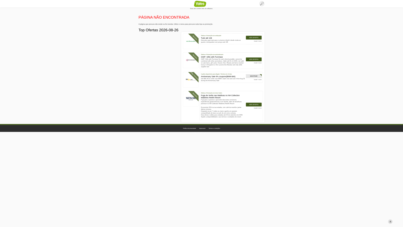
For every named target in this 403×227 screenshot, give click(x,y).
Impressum (202, 128)
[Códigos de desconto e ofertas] (201, 4)
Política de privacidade (189, 128)
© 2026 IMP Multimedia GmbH (201, 133)
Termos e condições (214, 128)
